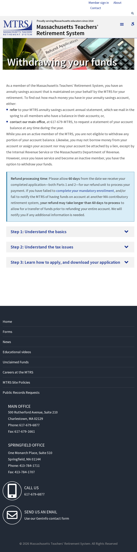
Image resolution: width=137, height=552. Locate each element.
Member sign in (98, 3)
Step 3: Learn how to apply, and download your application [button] (65, 262)
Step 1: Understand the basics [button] (39, 231)
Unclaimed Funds (16, 362)
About (117, 3)
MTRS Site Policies (16, 382)
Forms (7, 331)
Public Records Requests (21, 392)
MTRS (7, 21)
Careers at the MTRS (18, 372)
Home (7, 321)
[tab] (70, 231)
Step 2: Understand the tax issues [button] (42, 247)
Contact (95, 8)
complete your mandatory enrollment (85, 190)
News (7, 341)
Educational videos (17, 352)
